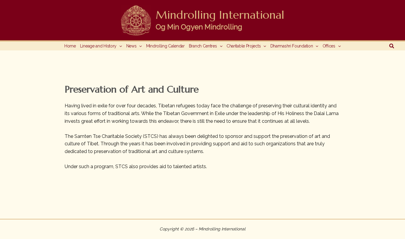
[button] (119, 46)
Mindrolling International (220, 15)
